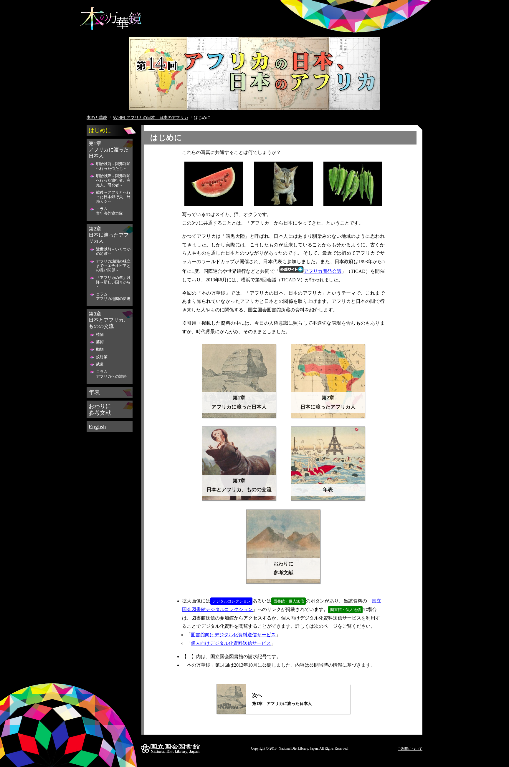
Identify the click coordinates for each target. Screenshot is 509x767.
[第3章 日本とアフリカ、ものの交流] (239, 499)
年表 (94, 392)
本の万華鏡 (97, 117)
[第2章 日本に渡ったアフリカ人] (328, 416)
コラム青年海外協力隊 (109, 211)
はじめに (100, 130)
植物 (100, 335)
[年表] (328, 499)
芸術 (100, 342)
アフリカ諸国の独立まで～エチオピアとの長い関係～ (113, 266)
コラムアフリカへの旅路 (111, 374)
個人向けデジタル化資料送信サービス (231, 643)
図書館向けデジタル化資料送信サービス (233, 634)
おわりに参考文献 (100, 409)
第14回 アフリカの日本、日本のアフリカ (150, 117)
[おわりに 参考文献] (283, 582)
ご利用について (410, 749)
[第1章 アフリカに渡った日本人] (239, 416)
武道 (100, 364)
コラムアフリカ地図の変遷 (113, 296)
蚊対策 (102, 357)
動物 (100, 349)
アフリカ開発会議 (323, 271)
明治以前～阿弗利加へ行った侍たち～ (113, 166)
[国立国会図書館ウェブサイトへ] (170, 754)
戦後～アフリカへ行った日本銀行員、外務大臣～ (113, 197)
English (97, 427)
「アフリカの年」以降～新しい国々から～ (113, 282)
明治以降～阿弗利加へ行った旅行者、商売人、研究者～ (113, 180)
